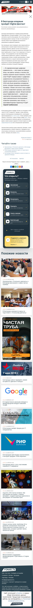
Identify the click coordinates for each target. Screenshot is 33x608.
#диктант (21, 158)
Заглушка (16, 575)
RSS (3, 573)
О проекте (5, 575)
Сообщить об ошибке (17, 573)
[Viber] (22, 167)
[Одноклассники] (20, 167)
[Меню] (31, 2)
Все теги (7, 573)
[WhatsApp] (15, 167)
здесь (26, 117)
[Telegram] (17, 167)
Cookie (19, 593)
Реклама (11, 577)
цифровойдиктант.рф (7, 122)
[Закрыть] (30, 16)
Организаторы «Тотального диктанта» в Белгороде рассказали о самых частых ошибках (17, 147)
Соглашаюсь (17, 604)
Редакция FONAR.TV (26, 137)
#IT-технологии (14, 158)
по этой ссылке (15, 116)
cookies (16, 586)
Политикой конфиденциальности (19, 600)
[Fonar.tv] (5, 2)
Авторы (10, 575)
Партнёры (5, 577)
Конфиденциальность (8, 580)
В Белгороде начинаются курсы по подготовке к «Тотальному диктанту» (17, 150)
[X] (13, 167)
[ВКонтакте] (11, 167)
